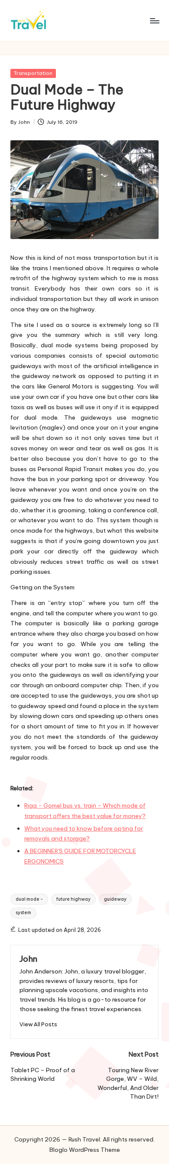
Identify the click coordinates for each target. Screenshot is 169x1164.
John (28, 959)
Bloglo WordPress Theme (84, 1150)
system (23, 912)
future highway (73, 899)
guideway (115, 899)
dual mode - (29, 899)
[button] (38, 1024)
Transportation (33, 73)
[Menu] (154, 20)
